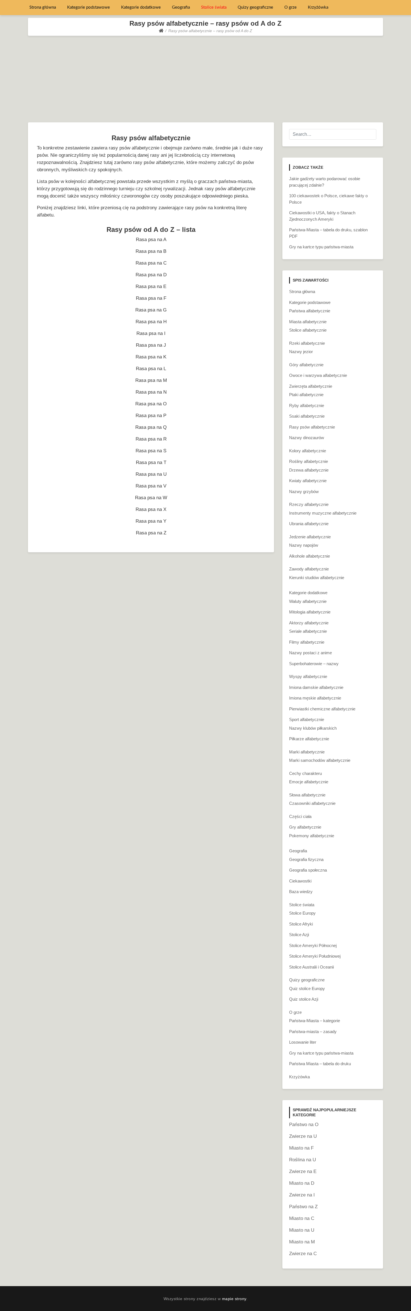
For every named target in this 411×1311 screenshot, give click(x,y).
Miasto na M (302, 1242)
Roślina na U (302, 1159)
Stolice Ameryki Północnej (313, 945)
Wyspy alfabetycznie (308, 676)
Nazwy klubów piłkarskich (313, 728)
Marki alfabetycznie (307, 752)
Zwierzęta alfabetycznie (310, 386)
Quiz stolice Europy (307, 988)
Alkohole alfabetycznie (309, 556)
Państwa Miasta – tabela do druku (320, 1063)
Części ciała (300, 816)
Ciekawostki (300, 881)
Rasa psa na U (151, 474)
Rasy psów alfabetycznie (312, 427)
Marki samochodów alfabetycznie (319, 760)
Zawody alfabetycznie (309, 569)
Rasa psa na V (151, 486)
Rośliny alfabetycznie (308, 461)
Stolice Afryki (301, 924)
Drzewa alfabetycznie (309, 470)
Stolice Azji (299, 934)
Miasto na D (301, 1183)
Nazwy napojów (303, 545)
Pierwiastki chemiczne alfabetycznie (322, 708)
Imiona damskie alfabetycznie (316, 687)
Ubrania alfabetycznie (309, 523)
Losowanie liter (302, 1042)
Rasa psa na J (151, 345)
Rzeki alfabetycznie (307, 343)
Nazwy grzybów (304, 491)
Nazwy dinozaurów (306, 437)
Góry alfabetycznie (306, 364)
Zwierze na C (303, 1253)
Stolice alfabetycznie (308, 330)
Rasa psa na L (151, 368)
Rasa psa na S (151, 450)
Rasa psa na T (151, 462)
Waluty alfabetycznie (308, 601)
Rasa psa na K (151, 357)
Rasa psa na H (151, 321)
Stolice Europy (302, 913)
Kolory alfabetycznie (307, 450)
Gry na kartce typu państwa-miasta (321, 246)
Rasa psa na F (151, 298)
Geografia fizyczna (306, 859)
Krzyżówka (318, 7)
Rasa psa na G (151, 310)
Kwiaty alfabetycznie (308, 480)
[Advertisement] (205, 78)
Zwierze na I (302, 1195)
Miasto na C (301, 1218)
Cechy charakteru (305, 773)
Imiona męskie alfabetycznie (315, 698)
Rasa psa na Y (151, 521)
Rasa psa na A (151, 239)
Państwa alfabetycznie (309, 310)
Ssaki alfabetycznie (307, 416)
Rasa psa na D (151, 274)
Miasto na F (301, 1148)
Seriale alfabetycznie (308, 631)
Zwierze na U (303, 1136)
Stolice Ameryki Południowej (315, 956)
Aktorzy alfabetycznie (309, 622)
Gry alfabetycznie (305, 827)
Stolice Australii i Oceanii (311, 967)
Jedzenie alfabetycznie (310, 536)
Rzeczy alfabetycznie (309, 504)
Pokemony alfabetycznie (311, 835)
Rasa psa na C (151, 263)
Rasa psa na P (151, 415)
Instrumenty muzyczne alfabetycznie (322, 513)
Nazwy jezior (301, 351)
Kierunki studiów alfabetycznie (316, 577)
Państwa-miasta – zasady (313, 1031)
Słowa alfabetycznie (307, 795)
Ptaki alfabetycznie (306, 394)
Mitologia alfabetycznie (309, 612)
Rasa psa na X (151, 509)
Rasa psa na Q (151, 427)
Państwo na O (303, 1124)
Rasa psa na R (151, 439)
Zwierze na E (302, 1171)
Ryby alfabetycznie (306, 405)
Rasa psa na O (151, 403)
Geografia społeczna (308, 870)
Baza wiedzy (301, 891)
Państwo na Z (303, 1206)
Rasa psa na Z (151, 533)
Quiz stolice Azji (303, 999)
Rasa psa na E (151, 286)
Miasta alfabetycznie (308, 321)
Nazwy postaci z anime (310, 652)
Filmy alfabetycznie (306, 642)
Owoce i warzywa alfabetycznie (318, 375)
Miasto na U (301, 1230)
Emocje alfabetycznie (308, 781)
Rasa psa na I (151, 333)
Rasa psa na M (151, 380)
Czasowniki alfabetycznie (312, 803)
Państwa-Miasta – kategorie (314, 1020)
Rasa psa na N (151, 392)
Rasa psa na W (151, 497)
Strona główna (42, 7)
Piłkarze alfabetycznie (309, 738)
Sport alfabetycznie (306, 719)
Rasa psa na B (151, 251)
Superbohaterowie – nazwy (314, 663)
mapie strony (234, 1298)
